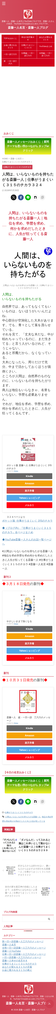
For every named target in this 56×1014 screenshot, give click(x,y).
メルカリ (29, 505)
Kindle (29, 476)
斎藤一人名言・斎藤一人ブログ (28, 27)
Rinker (16, 471)
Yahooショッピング (29, 497)
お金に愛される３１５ (10, 46)
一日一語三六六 (10, 54)
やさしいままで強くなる (19, 621)
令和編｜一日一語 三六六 (45, 54)
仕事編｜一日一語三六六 (27, 54)
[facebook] (21, 197)
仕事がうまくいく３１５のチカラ (19, 812)
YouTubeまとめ (45, 46)
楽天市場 (29, 490)
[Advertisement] (28, 97)
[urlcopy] (42, 197)
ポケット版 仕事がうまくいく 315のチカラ (27, 520)
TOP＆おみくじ (10, 38)
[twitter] (14, 197)
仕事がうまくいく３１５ (27, 46)
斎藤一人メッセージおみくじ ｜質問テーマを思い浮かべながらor (28, 146)
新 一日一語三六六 (10, 62)
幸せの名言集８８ (27, 38)
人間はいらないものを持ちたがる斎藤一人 (23, 817)
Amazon (29, 483)
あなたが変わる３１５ (45, 38)
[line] (28, 197)
